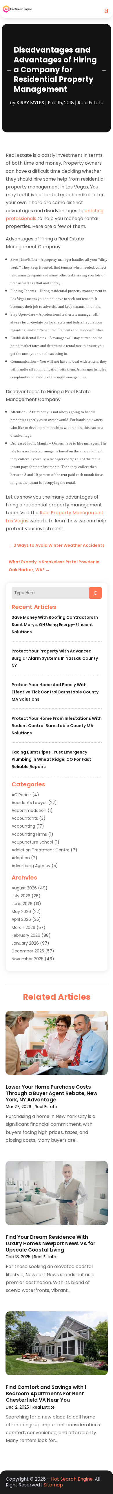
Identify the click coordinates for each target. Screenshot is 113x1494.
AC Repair (21, 795)
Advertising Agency (31, 866)
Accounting (23, 826)
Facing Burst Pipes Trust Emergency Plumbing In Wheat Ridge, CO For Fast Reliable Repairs (51, 759)
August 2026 (24, 888)
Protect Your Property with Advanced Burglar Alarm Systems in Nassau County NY (55, 658)
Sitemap (53, 1485)
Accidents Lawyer (29, 803)
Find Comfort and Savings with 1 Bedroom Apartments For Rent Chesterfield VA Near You (46, 1393)
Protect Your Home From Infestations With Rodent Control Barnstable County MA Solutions (57, 725)
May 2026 (21, 911)
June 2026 (22, 904)
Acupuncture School (32, 842)
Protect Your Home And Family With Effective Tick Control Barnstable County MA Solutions (55, 692)
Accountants (25, 818)
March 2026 (23, 927)
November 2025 (27, 959)
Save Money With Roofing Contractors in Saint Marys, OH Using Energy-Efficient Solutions (55, 624)
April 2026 (21, 919)
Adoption (21, 858)
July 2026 (21, 896)
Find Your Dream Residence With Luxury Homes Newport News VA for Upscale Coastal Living (50, 1243)
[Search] (95, 593)
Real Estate (90, 102)
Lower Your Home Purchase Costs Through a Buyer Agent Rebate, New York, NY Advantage (51, 1093)
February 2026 (26, 935)
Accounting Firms (29, 834)
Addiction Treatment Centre (41, 850)
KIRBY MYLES (30, 102)
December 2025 (28, 951)
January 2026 (25, 943)
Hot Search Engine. (72, 1479)
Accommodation (29, 810)
